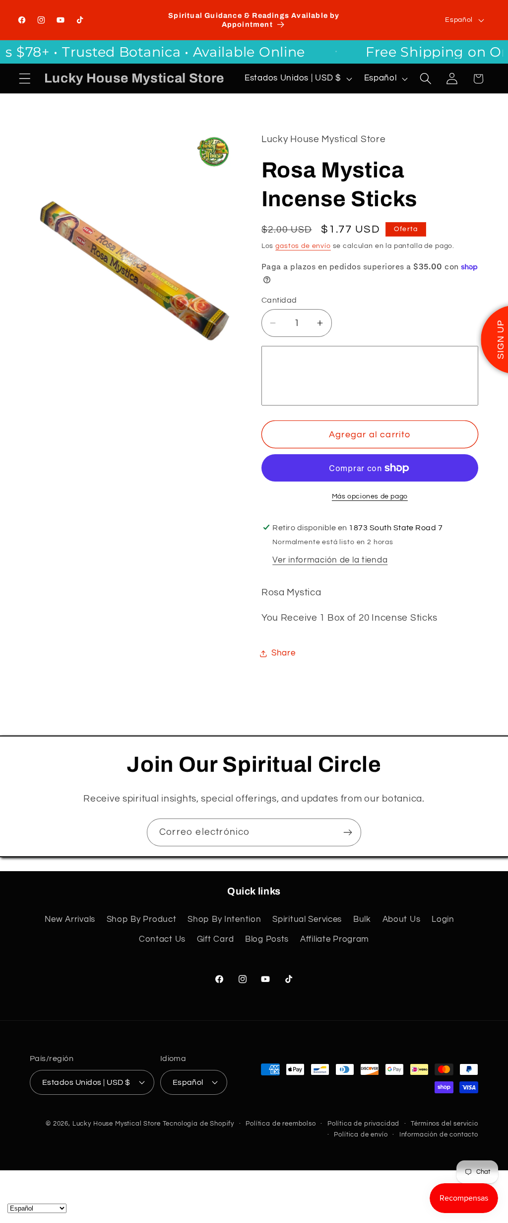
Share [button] (283, 653)
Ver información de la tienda (329, 560)
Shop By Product (142, 919)
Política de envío (360, 1134)
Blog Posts (267, 939)
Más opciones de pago (370, 496)
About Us (401, 919)
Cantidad (279, 300)
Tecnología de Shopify (199, 1123)
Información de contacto (438, 1134)
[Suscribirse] (347, 832)
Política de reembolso (281, 1123)
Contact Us (162, 939)
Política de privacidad (363, 1123)
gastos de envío (303, 245)
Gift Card (215, 939)
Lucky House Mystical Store (116, 1123)
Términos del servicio (444, 1123)
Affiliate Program (334, 939)
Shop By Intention (224, 919)
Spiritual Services (307, 919)
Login (443, 919)
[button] (25, 79)
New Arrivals (70, 919)
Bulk (362, 919)
